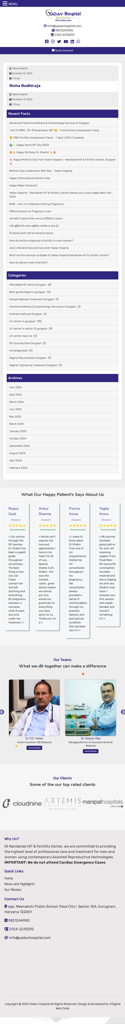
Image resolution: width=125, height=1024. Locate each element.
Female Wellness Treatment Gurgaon (31, 299)
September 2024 (19, 445)
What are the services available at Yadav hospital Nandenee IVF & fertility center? (59, 255)
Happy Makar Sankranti (23, 185)
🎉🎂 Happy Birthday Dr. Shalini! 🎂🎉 (32, 152)
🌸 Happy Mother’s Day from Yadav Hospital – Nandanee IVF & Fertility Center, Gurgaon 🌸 (62, 161)
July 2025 (15, 409)
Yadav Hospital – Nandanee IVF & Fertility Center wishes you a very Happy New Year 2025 (60, 194)
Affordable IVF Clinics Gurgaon (27, 284)
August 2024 (17, 453)
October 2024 (17, 438)
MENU (13, 4)
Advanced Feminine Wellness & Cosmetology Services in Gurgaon (49, 123)
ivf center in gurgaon (22, 321)
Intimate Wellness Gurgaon (25, 314)
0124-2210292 (64, 35)
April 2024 (15, 460)
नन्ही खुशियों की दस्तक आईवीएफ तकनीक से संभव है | (34, 226)
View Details (47, 751)
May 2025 (15, 416)
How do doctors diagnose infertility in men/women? (41, 240)
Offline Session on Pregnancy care (30, 211)
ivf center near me (20, 335)
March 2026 (16, 402)
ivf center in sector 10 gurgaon (28, 328)
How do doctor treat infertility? (28, 262)
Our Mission (12, 890)
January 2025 (18, 431)
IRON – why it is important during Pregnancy (36, 204)
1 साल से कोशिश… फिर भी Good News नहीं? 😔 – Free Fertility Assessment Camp (54, 130)
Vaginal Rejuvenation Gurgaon (28, 357)
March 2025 (16, 423)
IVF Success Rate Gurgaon (25, 343)
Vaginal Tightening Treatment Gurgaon (33, 365)
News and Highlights (19, 884)
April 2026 (15, 394)
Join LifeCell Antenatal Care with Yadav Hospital (39, 247)
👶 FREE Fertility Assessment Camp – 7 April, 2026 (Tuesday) (46, 137)
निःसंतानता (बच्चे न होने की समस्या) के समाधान (31, 233)
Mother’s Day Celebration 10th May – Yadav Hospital (40, 170)
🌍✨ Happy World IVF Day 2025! (29, 145)
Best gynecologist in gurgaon (27, 292)
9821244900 (64, 30)
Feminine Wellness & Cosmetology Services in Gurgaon (42, 306)
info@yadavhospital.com (64, 26)
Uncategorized (18, 350)
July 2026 (15, 387)
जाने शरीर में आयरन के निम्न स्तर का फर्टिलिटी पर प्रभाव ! (36, 218)
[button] (5, 3)
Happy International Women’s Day (29, 178)
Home (8, 878)
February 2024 (18, 467)
